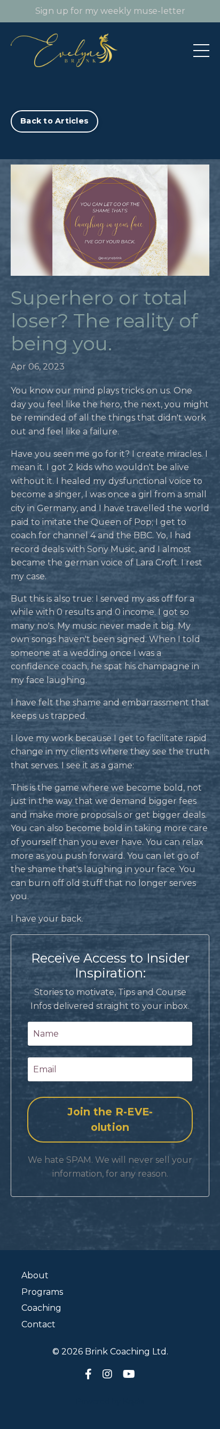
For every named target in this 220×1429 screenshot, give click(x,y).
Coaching (41, 1308)
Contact (38, 1324)
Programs (42, 1292)
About (35, 1275)
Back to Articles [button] (54, 121)
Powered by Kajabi (110, 1401)
